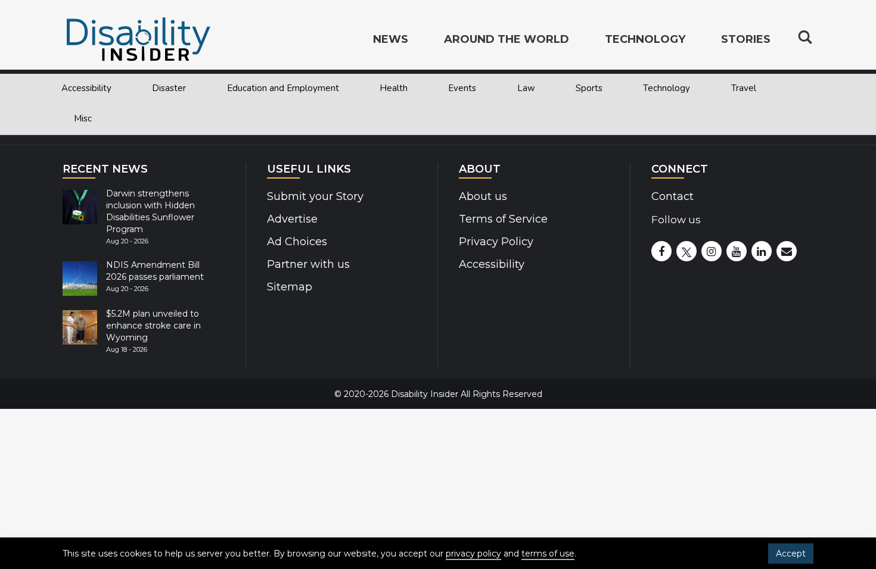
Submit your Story (315, 196)
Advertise (292, 219)
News (390, 39)
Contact (672, 196)
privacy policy (473, 553)
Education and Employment (283, 88)
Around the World (506, 39)
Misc (83, 118)
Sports (589, 88)
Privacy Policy (496, 241)
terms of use (547, 553)
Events (462, 88)
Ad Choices (297, 241)
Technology (666, 88)
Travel (743, 88)
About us (483, 196)
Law (526, 88)
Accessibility (86, 88)
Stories (746, 39)
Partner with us (308, 264)
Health (394, 88)
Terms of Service (503, 219)
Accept (791, 553)
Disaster (169, 88)
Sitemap (289, 286)
